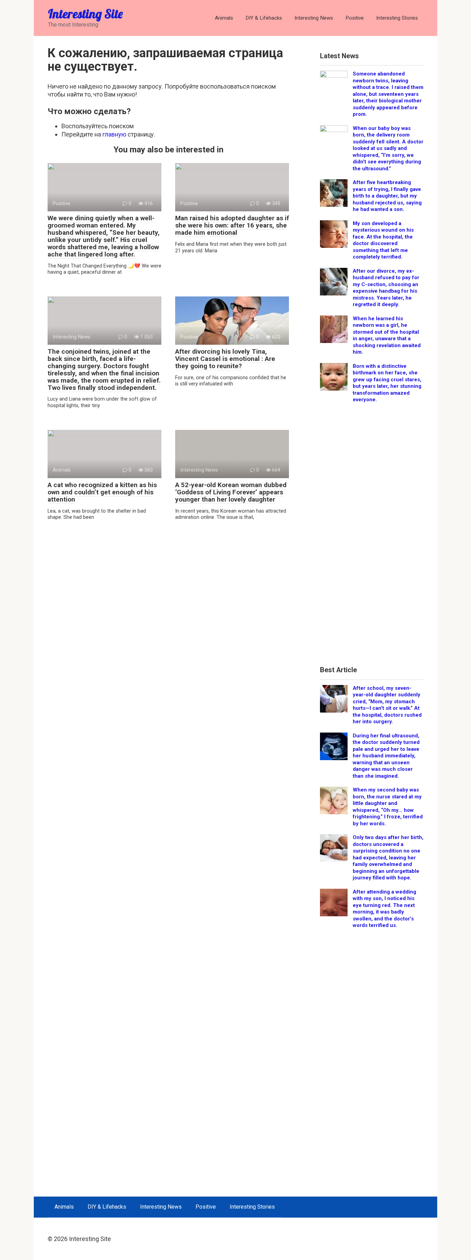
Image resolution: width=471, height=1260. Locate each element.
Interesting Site (85, 13)
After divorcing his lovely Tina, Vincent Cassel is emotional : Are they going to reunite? (225, 358)
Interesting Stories (397, 18)
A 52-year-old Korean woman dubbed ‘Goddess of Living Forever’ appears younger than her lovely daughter (231, 492)
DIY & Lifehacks (263, 18)
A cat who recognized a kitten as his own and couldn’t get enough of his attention (102, 492)
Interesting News (313, 18)
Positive (354, 18)
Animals (224, 18)
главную (114, 134)
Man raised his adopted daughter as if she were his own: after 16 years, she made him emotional (232, 225)
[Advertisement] (371, 537)
